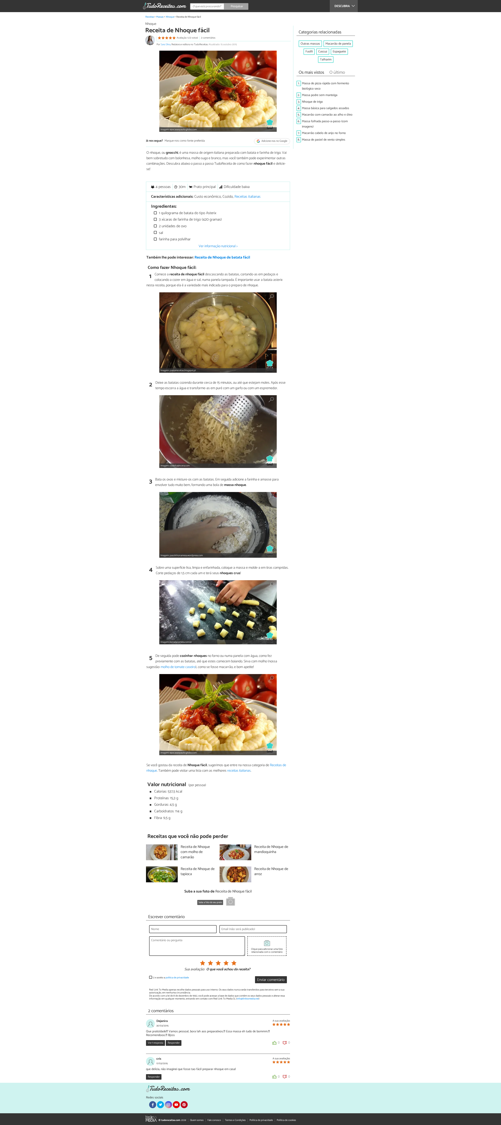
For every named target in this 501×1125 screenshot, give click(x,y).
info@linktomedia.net (248, 999)
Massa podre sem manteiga (319, 95)
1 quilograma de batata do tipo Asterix (187, 213)
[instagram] (168, 1104)
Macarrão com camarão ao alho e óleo (327, 114)
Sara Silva (165, 44)
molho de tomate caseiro (178, 667)
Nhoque (170, 17)
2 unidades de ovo (172, 226)
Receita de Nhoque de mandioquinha (271, 849)
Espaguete (339, 51)
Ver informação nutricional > (218, 246)
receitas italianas (239, 771)
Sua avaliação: (194, 969)
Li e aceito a (171, 977)
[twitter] (160, 1104)
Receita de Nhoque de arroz (271, 871)
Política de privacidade (261, 1120)
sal (160, 233)
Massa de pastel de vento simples (323, 139)
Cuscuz (322, 51)
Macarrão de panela (338, 43)
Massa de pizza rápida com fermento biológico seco (325, 86)
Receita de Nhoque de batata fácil (222, 257)
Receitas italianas (247, 197)
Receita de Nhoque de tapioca (198, 871)
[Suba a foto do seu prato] (230, 902)
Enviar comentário (271, 980)
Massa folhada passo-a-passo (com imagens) (325, 124)
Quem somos (197, 1120)
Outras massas (310, 43)
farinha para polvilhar (174, 239)
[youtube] (176, 1104)
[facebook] (152, 1104)
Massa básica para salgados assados (325, 108)
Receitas (149, 17)
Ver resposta (155, 1043)
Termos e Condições (235, 1120)
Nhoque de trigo (312, 101)
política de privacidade (177, 978)
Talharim (326, 59)
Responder (174, 1043)
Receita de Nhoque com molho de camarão (195, 852)
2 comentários (208, 37)
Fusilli (309, 51)
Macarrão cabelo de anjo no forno (324, 133)
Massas (159, 17)
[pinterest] (184, 1104)
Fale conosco (214, 1120)
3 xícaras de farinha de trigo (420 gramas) (190, 219)
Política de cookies (286, 1120)
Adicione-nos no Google (274, 141)
